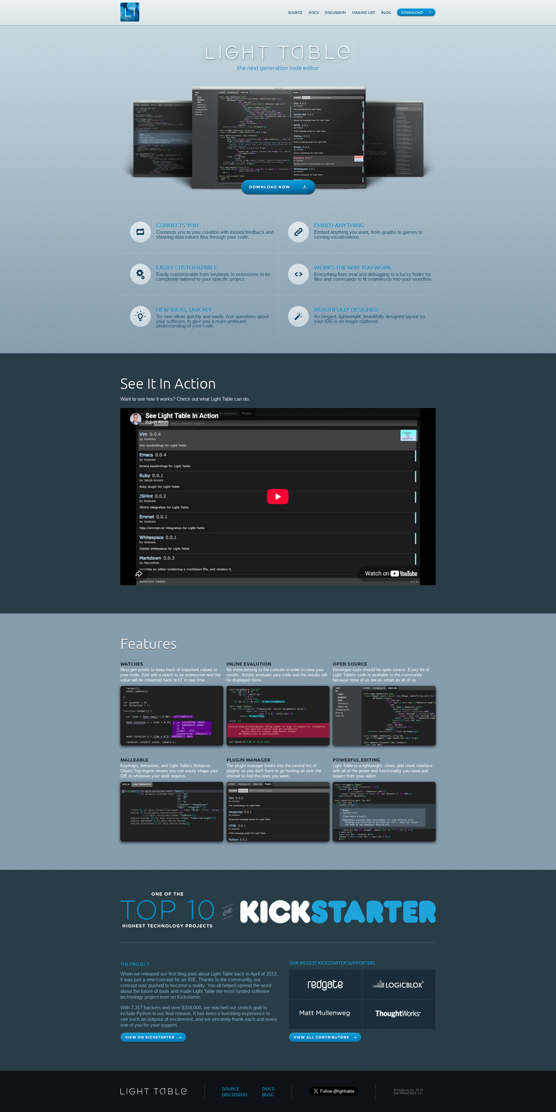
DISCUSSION (335, 12)
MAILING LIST (363, 12)
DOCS (314, 12)
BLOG (386, 12)
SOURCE (295, 12)
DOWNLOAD (412, 12)
